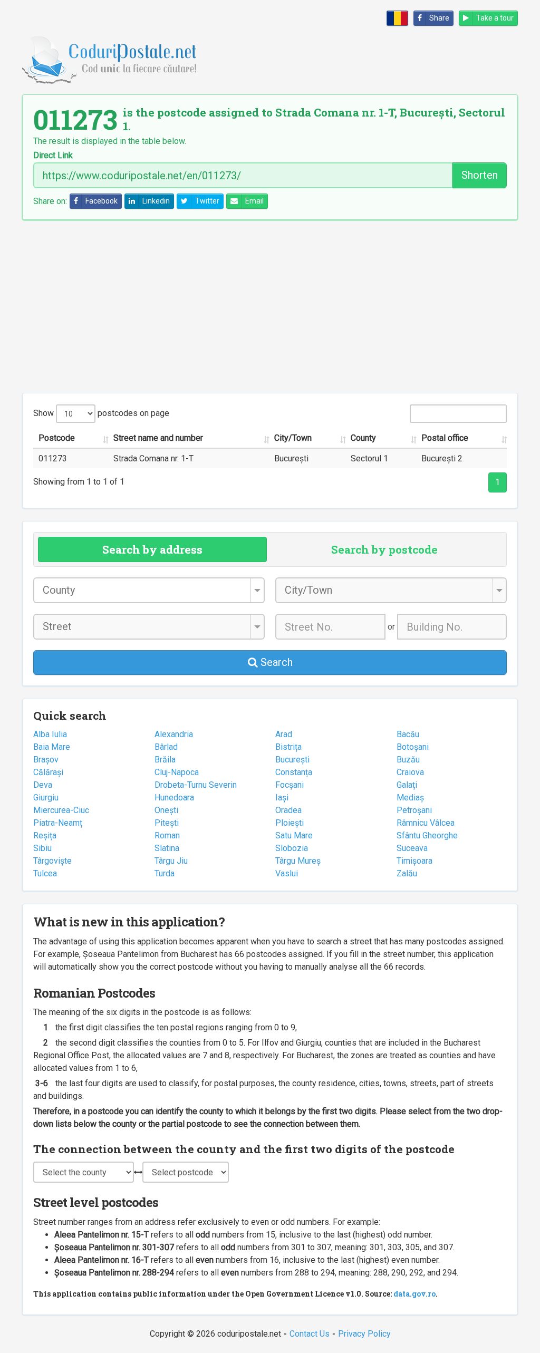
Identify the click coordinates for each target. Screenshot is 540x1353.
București (292, 760)
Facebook (101, 201)
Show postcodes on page (101, 413)
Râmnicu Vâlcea (426, 823)
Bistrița (288, 747)
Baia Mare (51, 747)
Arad (283, 734)
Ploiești (289, 823)
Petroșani (414, 810)
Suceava (412, 848)
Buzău (408, 760)
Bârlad (166, 747)
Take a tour (495, 18)
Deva (42, 785)
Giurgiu (46, 798)
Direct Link (53, 155)
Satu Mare (294, 835)
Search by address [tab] (152, 549)
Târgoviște (52, 861)
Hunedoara (174, 798)
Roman (167, 835)
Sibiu (42, 848)
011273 (52, 458)
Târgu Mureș (298, 861)
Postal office (444, 438)
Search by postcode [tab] (384, 549)
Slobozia (291, 848)
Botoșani (413, 747)
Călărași (48, 772)
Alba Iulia (50, 734)
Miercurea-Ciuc (61, 810)
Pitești (167, 823)
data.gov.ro (414, 1294)
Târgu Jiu (171, 861)
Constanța (293, 772)
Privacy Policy (364, 1334)
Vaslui (286, 873)
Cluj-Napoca (177, 772)
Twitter (207, 201)
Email (254, 201)
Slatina (167, 848)
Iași (281, 798)
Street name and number (158, 438)
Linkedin (156, 201)
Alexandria (174, 734)
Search (275, 662)
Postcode (56, 438)
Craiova (410, 772)
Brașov (46, 760)
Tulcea (45, 873)
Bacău (408, 734)
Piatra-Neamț (57, 823)
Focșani (289, 785)
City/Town (293, 438)
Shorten (479, 175)
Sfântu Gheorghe (427, 835)
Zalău (407, 873)
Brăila (165, 760)
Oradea (288, 810)
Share (439, 18)
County (363, 438)
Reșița (44, 835)
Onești (166, 810)
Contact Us (310, 1334)
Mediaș (410, 798)
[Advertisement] (270, 306)
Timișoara (414, 861)
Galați (407, 785)
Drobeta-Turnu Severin (196, 785)
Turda (165, 873)
